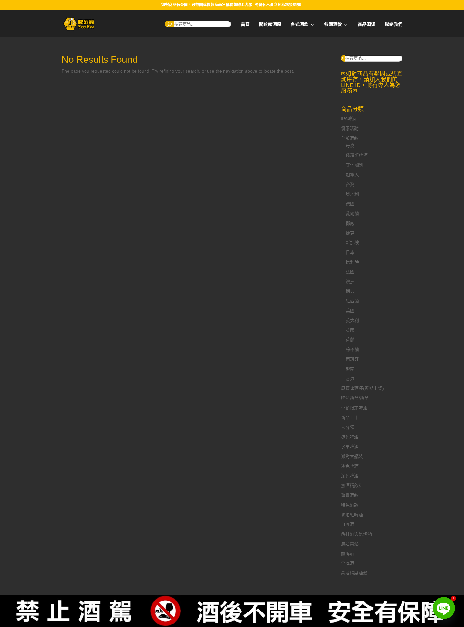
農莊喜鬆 (350, 543)
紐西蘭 (352, 300)
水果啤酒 (350, 446)
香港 (350, 378)
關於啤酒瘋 (270, 24)
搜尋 (169, 24)
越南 (350, 369)
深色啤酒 (350, 475)
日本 (350, 252)
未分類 (347, 427)
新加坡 (352, 242)
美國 (350, 310)
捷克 (350, 233)
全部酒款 (350, 138)
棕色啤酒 (350, 436)
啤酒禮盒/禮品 (355, 398)
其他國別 (354, 164)
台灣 (350, 184)
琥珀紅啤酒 (352, 514)
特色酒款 (350, 504)
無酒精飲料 (352, 485)
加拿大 (352, 174)
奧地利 (352, 193)
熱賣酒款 (350, 495)
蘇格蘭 (352, 349)
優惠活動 (350, 128)
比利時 (352, 262)
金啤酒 (347, 563)
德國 (350, 203)
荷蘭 (350, 339)
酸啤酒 (347, 553)
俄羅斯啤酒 (357, 155)
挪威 (350, 223)
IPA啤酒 (348, 118)
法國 (350, 271)
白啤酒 (347, 524)
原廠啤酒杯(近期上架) (362, 388)
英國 (350, 330)
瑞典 (350, 291)
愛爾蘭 (352, 213)
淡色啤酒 (350, 466)
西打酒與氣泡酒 (356, 533)
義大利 (352, 320)
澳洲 (350, 281)
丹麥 (350, 145)
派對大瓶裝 (352, 456)
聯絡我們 (393, 24)
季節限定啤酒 (354, 407)
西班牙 (352, 359)
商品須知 (366, 24)
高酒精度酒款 (354, 572)
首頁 (245, 24)
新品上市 (350, 417)
